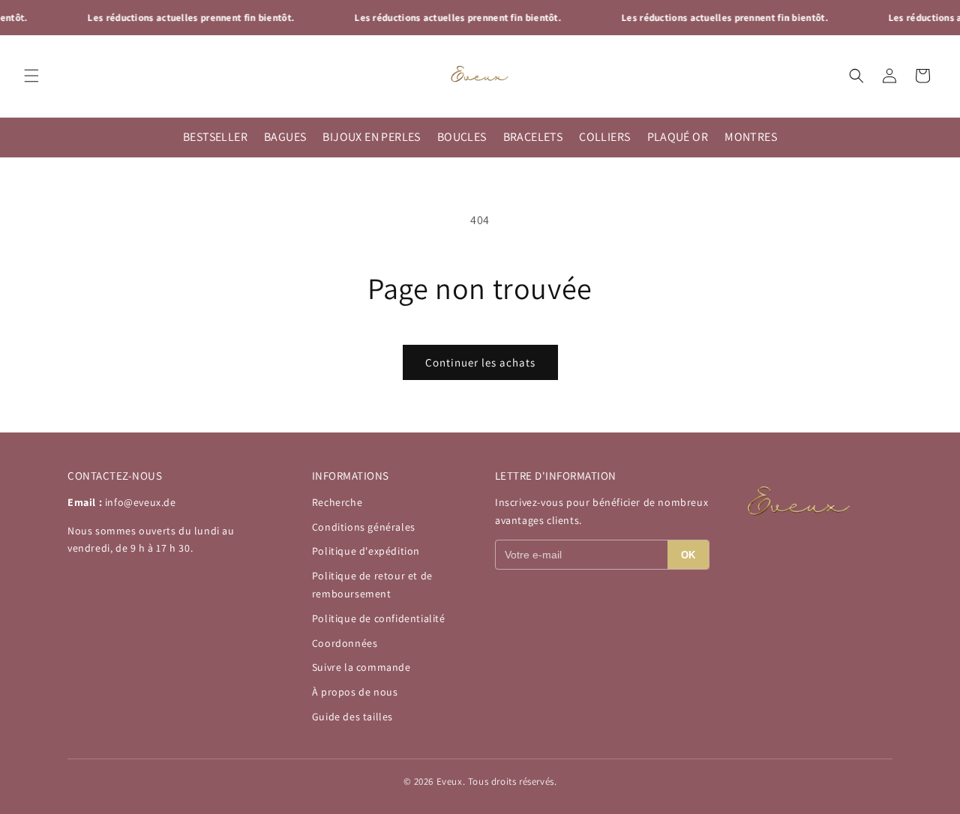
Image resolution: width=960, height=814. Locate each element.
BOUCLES (462, 137)
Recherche (337, 502)
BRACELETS (533, 137)
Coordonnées (345, 643)
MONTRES (750, 137)
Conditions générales (364, 527)
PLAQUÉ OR (678, 137)
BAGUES (285, 137)
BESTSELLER (215, 137)
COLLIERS (604, 137)
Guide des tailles (352, 716)
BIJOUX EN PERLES (371, 137)
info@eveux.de (140, 502)
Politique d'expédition (366, 551)
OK (688, 555)
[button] (31, 75)
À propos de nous (355, 692)
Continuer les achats (480, 362)
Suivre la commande (361, 667)
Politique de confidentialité (379, 618)
